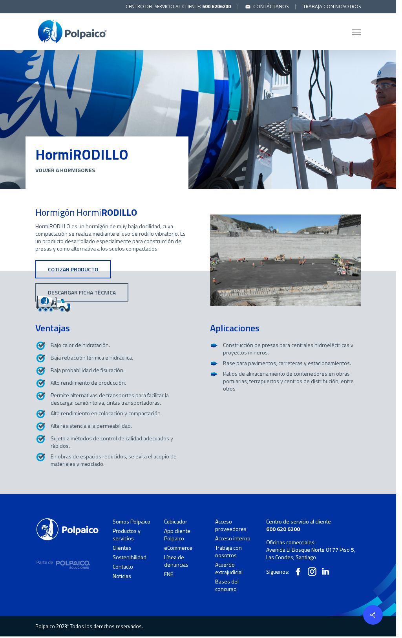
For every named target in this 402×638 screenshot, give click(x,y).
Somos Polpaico (131, 521)
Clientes (122, 548)
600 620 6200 (283, 529)
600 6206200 (216, 6)
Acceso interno (232, 538)
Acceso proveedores (231, 525)
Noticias (122, 576)
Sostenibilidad (129, 557)
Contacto (123, 567)
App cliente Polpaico (177, 534)
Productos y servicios (127, 534)
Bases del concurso (227, 585)
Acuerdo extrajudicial (229, 568)
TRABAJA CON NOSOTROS (332, 6)
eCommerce (178, 548)
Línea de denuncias (176, 561)
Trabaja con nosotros (228, 551)
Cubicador (175, 521)
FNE (168, 574)
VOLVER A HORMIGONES (65, 170)
